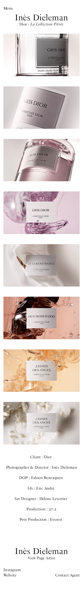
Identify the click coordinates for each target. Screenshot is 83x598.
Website (9, 575)
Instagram (12, 570)
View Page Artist (41, 558)
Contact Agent (67, 575)
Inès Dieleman (41, 17)
